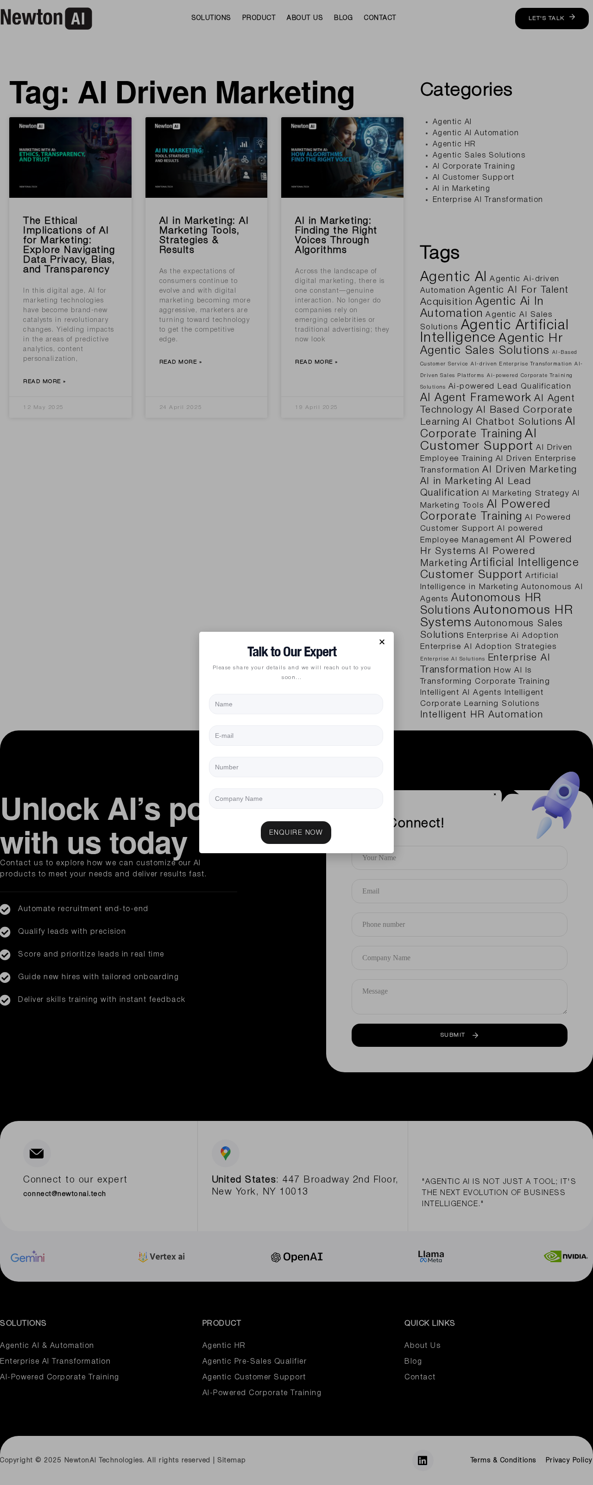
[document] (296, 742)
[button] (382, 641)
